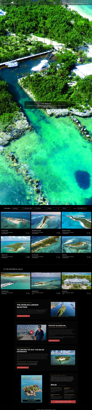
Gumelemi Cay (4, 291)
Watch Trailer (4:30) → (54, 340)
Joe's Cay (64, 255)
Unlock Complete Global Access (63, 401)
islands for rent (80, 3)
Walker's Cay (35, 291)
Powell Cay (4, 255)
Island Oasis (4, 230)
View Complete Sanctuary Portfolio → (32, 361)
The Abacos (3, 232)
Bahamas (7, 232)
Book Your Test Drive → (22, 367)
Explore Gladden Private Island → (21, 361)
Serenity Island (66, 230)
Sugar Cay (64, 291)
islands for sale (71, 3)
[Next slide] (89, 284)
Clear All (64, 208)
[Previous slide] (2, 284)
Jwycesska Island (36, 230)
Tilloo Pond (35, 255)
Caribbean (11, 232)
